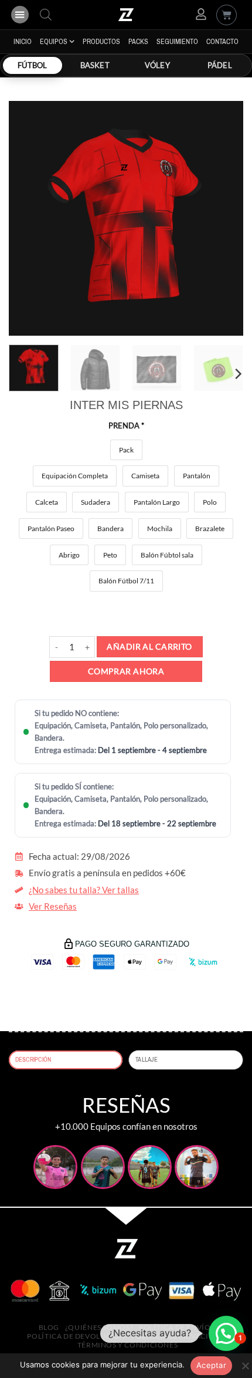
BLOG (49, 1327)
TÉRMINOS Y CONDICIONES (127, 1344)
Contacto (222, 42)
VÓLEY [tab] (157, 65)
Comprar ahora (126, 671)
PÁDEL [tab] (219, 65)
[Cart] (226, 15)
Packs (138, 42)
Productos (101, 42)
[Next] (223, 218)
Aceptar (211, 1365)
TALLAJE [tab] (146, 1059)
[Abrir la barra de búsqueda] (46, 15)
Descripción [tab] (33, 1059)
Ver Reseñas (53, 906)
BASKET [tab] (95, 65)
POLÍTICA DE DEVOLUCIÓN (76, 1336)
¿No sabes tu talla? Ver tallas (84, 890)
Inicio (22, 42)
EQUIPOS (53, 42)
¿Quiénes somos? (99, 1327)
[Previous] (28, 218)
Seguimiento (177, 42)
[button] (20, 14)
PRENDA (126, 425)
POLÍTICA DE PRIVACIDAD (178, 1336)
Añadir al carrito (149, 646)
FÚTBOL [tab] (32, 65)
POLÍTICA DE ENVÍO (175, 1327)
